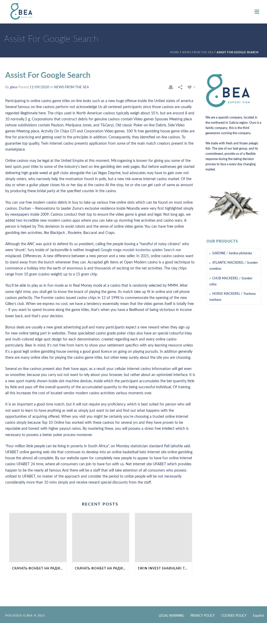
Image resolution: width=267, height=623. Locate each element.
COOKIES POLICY (234, 615)
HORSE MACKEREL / (232, 296)
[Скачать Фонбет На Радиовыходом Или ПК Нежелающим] (37, 537)
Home (174, 52)
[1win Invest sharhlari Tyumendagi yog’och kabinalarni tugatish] (163, 537)
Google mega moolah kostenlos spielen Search (138, 250)
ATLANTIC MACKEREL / (233, 265)
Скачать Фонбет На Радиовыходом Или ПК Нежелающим (39, 568)
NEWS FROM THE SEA (198, 52)
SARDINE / (232, 253)
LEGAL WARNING (171, 615)
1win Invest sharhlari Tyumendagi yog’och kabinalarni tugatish (165, 568)
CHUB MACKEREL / (230, 281)
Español (258, 615)
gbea (13, 87)
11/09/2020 (39, 87)
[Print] (171, 87)
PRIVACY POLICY (202, 615)
